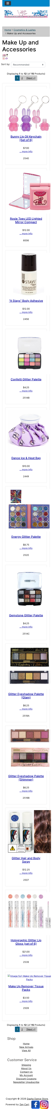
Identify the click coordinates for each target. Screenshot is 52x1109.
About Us (26, 1068)
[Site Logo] (26, 14)
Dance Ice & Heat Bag (26, 458)
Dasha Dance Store (37, 1098)
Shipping (26, 1065)
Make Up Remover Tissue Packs (26, 988)
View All (26, 1050)
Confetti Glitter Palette (26, 379)
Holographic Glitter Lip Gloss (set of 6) (26, 942)
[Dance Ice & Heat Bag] (26, 431)
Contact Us (26, 1071)
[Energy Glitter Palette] (26, 510)
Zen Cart (24, 1104)
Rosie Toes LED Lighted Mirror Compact (26, 220)
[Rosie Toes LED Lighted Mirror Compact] (26, 192)
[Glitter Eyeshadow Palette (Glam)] (26, 667)
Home (7, 29)
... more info (25, 151)
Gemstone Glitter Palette (26, 615)
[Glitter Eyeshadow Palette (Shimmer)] (26, 749)
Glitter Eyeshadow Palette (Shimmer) (26, 777)
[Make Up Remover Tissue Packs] (26, 977)
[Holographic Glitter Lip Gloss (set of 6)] (26, 913)
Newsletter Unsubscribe (26, 1082)
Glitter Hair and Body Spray (26, 859)
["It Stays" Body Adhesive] (26, 274)
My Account (26, 1075)
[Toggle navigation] (8, 3)
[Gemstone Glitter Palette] (26, 588)
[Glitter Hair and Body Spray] (26, 831)
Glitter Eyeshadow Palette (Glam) (26, 695)
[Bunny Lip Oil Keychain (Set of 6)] (26, 110)
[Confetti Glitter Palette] (26, 352)
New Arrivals (26, 1047)
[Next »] (30, 78)
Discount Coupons (26, 1078)
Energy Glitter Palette (26, 536)
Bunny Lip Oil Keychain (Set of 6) (26, 138)
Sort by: (5, 64)
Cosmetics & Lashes (25, 29)
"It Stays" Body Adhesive (26, 300)
